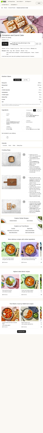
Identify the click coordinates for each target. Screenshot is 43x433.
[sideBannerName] (21, 66)
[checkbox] (2, 39)
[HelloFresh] (3, 1)
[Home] (2, 8)
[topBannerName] (21, 12)
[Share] (40, 44)
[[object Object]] (37, 44)
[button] (21, 110)
